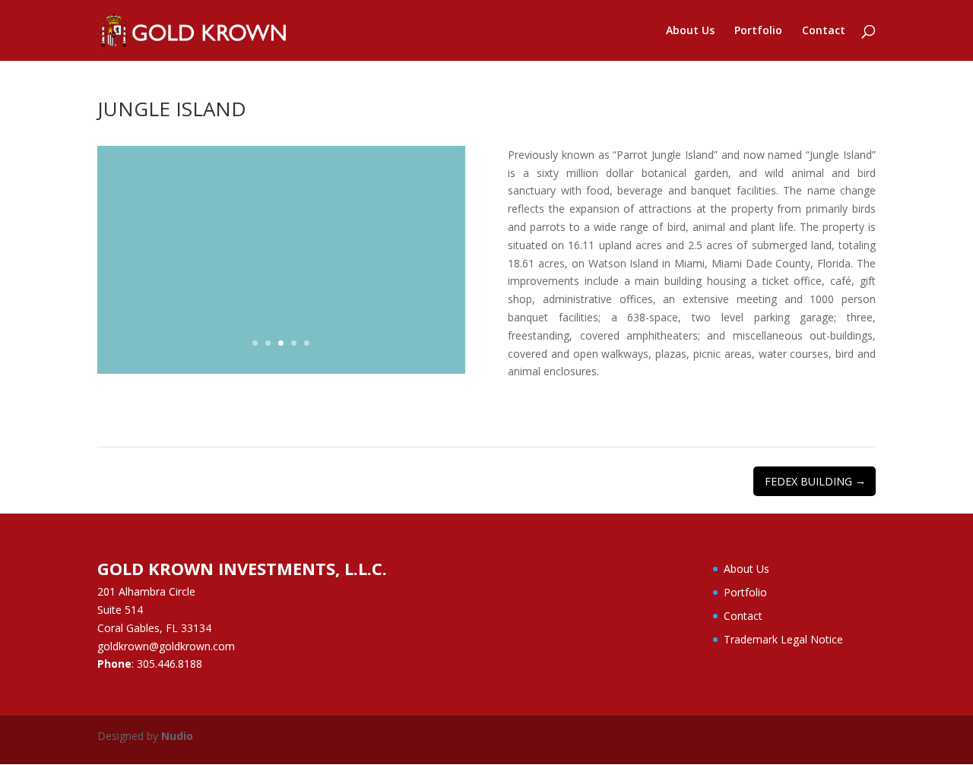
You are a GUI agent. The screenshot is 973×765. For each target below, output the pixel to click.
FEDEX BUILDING (815, 480)
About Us (690, 31)
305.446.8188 (169, 663)
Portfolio (758, 31)
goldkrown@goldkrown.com (166, 646)
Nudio (177, 736)
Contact (823, 31)
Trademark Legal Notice (783, 639)
